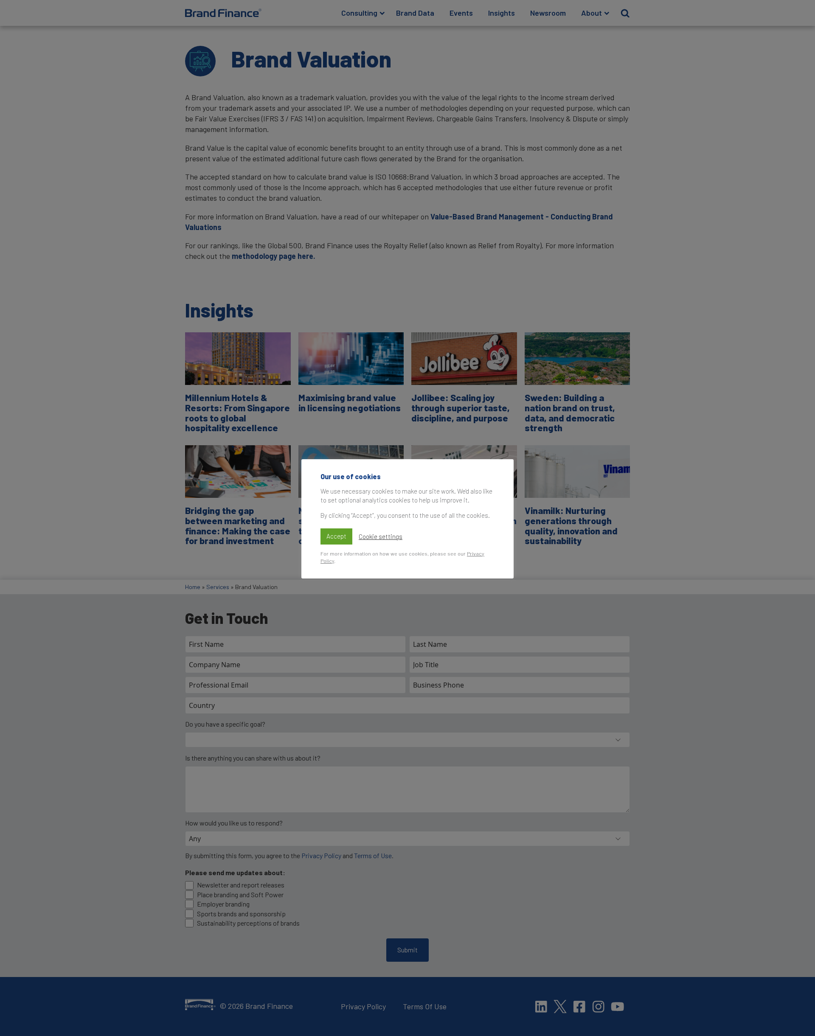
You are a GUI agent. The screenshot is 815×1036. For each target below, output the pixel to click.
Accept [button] (336, 536)
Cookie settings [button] (380, 536)
